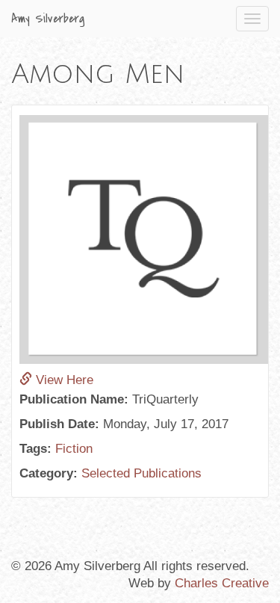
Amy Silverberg (48, 19)
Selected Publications (141, 473)
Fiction (74, 449)
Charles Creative (222, 583)
